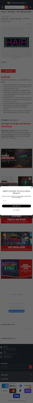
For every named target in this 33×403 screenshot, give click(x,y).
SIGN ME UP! (16, 206)
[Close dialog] (31, 187)
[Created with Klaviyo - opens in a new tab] (16, 216)
